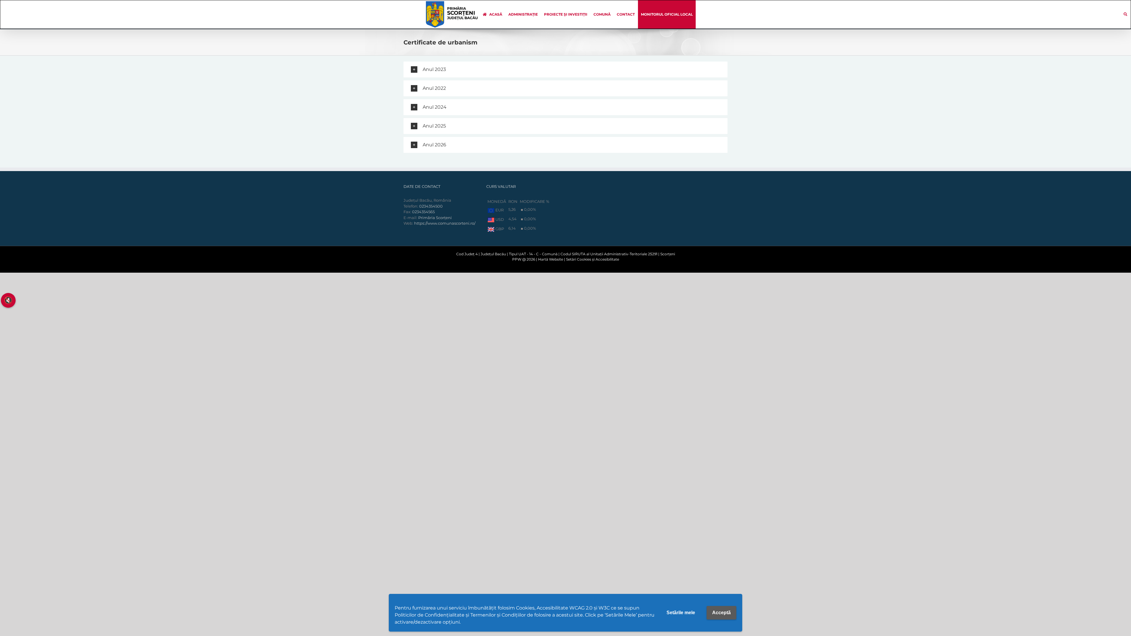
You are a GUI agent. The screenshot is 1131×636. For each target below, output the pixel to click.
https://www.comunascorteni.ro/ (444, 223)
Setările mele (681, 612)
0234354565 (423, 211)
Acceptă (721, 612)
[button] (565, 69)
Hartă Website (550, 259)
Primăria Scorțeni (435, 217)
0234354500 (431, 206)
